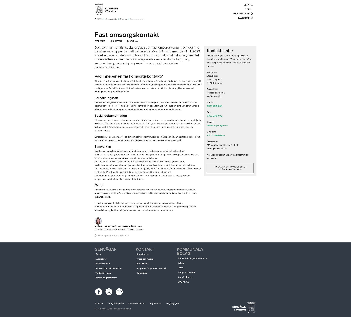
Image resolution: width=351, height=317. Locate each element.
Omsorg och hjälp (111, 19)
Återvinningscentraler (106, 277)
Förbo (180, 267)
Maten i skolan (102, 263)
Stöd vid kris (143, 263)
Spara (102, 41)
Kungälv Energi (185, 277)
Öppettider (142, 273)
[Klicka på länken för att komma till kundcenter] (98, 221)
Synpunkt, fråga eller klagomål (151, 268)
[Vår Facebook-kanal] (99, 292)
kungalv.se (98, 19)
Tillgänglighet (172, 303)
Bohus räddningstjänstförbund (192, 258)
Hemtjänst (123, 19)
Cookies (99, 303)
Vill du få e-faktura (216, 135)
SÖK (248, 9)
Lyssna (133, 41)
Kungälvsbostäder (187, 272)
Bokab (181, 263)
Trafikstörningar (103, 273)
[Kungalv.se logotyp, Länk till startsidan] (107, 9)
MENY (247, 5)
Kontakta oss (143, 254)
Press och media (145, 259)
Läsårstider (101, 259)
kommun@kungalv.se (217, 125)
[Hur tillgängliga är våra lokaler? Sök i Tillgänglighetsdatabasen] (119, 292)
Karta (98, 254)
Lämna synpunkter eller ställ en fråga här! (231, 168)
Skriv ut (117, 41)
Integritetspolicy (116, 303)
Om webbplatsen (136, 303)
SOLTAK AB (183, 281)
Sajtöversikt (155, 303)
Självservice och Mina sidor (108, 268)
